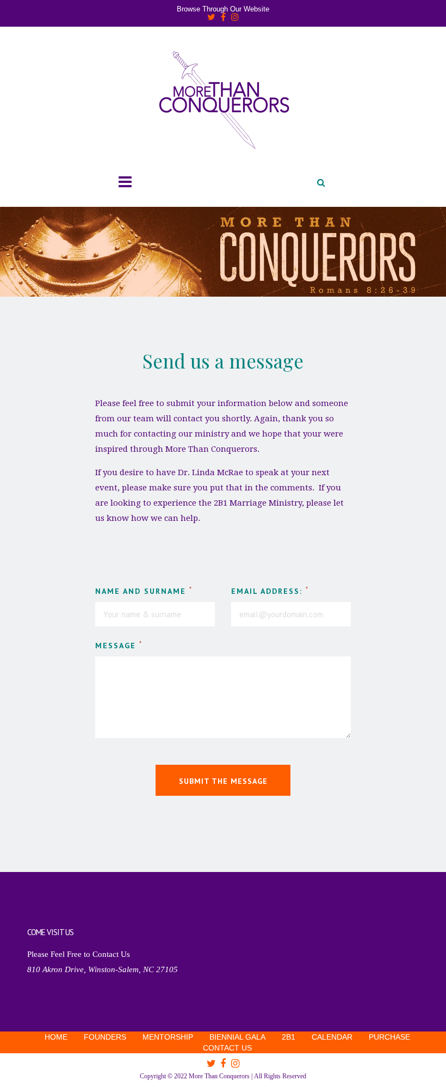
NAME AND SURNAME (144, 590)
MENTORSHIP (168, 1037)
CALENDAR (332, 1037)
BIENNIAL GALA (237, 1037)
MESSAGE (119, 645)
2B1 (288, 1037)
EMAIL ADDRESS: (270, 590)
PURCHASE (389, 1037)
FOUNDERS (105, 1037)
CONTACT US (227, 1047)
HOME (56, 1037)
